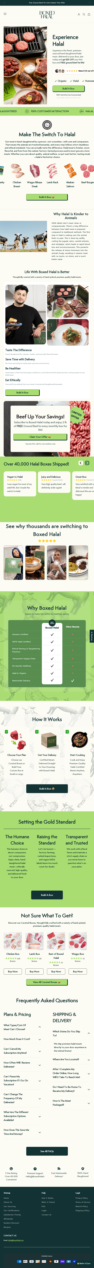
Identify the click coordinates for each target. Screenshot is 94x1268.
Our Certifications (11, 1210)
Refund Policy (82, 1206)
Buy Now (13, 971)
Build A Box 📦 (46, 197)
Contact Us (46, 1214)
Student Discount (11, 1223)
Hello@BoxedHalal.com (16, 1240)
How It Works (47, 1198)
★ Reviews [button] (91, 636)
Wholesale (8, 1219)
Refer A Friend (48, 1202)
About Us (8, 1202)
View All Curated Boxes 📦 (47, 982)
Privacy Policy (82, 1198)
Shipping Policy (82, 1210)
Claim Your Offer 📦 (40, 436)
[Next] (87, 463)
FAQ (43, 1206)
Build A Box (68, 88)
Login (44, 1210)
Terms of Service (83, 1202)
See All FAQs (47, 1151)
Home (6, 1198)
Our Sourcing (10, 1206)
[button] (83, 1263)
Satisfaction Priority (12, 1214)
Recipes (7, 1227)
